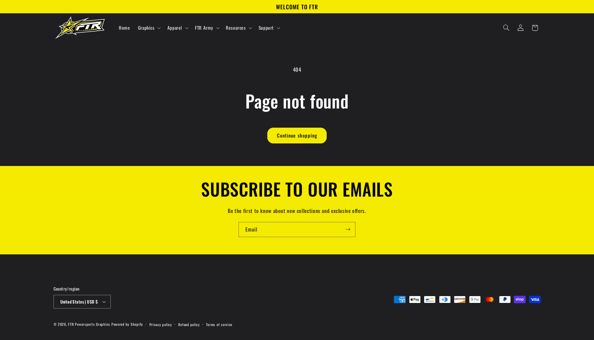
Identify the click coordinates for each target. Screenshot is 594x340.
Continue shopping (297, 135)
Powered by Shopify (127, 324)
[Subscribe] (348, 229)
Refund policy (189, 324)
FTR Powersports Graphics (89, 324)
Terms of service (219, 324)
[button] (148, 28)
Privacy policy (160, 324)
